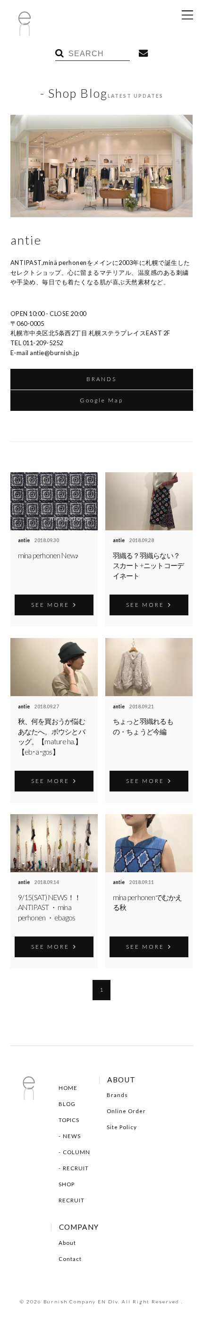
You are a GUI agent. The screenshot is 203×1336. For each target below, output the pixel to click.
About (67, 1243)
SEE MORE (50, 605)
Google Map (101, 400)
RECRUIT (76, 1168)
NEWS (72, 1136)
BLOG (67, 1104)
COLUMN (76, 1152)
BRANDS (101, 379)
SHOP (67, 1184)
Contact (70, 1259)
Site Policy (122, 1127)
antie (24, 540)
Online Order (126, 1111)
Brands (117, 1095)
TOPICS (69, 1120)
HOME (68, 1088)
